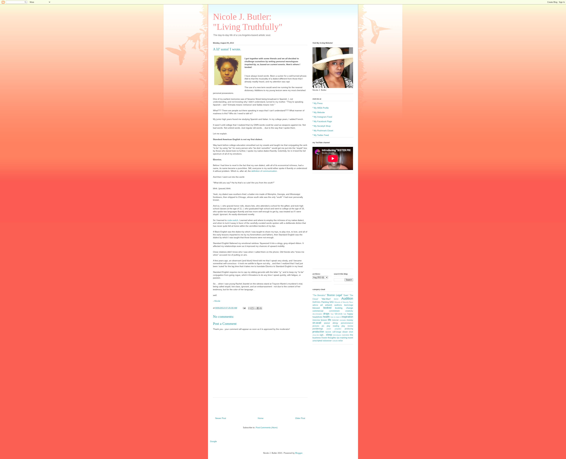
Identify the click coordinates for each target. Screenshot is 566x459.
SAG (331, 302)
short (351, 332)
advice (315, 305)
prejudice (338, 329)
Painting (325, 302)
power (329, 329)
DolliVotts (316, 302)
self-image (336, 332)
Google (213, 441)
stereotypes (337, 335)
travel (350, 337)
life (329, 319)
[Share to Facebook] (257, 308)
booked (327, 307)
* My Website (318, 112)
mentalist (343, 320)
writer (340, 341)
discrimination (317, 314)
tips (338, 338)
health (326, 316)
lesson (324, 320)
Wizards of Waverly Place (343, 302)
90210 (336, 299)
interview (316, 320)
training (343, 337)
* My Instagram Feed (322, 117)
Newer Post (220, 418)
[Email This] (249, 308)
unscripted (317, 340)
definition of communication (264, 171)
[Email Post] (244, 308)
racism (328, 332)
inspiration (347, 316)
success (345, 335)
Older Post (300, 418)
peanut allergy (331, 323)
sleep (329, 334)
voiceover (327, 340)
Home (260, 418)
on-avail (316, 322)
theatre (324, 338)
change (349, 308)
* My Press (317, 103)
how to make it (335, 317)
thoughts (332, 337)
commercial (317, 311)
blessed (316, 308)
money (350, 320)
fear (332, 314)
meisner (335, 320)
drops (326, 313)
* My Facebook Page (322, 121)
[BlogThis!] (252, 308)
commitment (334, 311)
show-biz (315, 335)
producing (349, 329)
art (321, 305)
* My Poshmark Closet (322, 130)
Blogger (298, 453)
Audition (347, 298)
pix (323, 326)
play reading (333, 326)
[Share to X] (255, 308)
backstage (348, 305)
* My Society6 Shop (321, 126)
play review (347, 326)
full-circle (338, 314)
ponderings (317, 328)
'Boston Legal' (334, 295)
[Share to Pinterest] (260, 308)
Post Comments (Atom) (267, 427)
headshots (317, 317)
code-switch (232, 220)
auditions (338, 305)
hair (345, 314)
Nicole (217, 301)
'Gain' (346, 295)
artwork (328, 305)
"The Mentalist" (319, 295)
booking (338, 308)
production (318, 331)
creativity (349, 311)
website (335, 341)
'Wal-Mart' (326, 299)
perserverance (347, 323)
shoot (345, 332)
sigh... (322, 335)
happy (350, 314)
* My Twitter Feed (320, 135)
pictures (315, 326)
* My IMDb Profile (320, 108)
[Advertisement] (332, 222)
